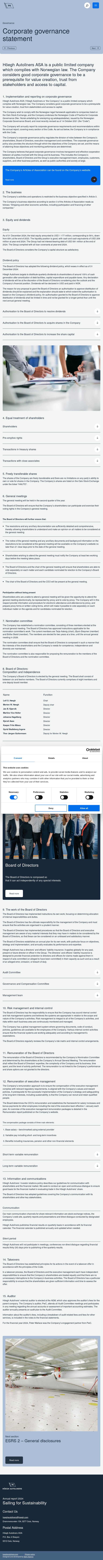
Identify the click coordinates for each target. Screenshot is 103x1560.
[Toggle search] (87, 5)
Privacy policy (30, 1554)
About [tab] (85, 758)
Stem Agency (28, 1556)
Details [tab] (51, 758)
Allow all (84, 808)
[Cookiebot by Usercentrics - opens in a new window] (88, 750)
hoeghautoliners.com (10, 1554)
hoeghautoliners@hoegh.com (15, 1517)
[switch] (39, 797)
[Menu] (96, 5)
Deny (51, 808)
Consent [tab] (18, 758)
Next (94, 48)
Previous (11, 48)
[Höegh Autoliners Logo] (9, 6)
